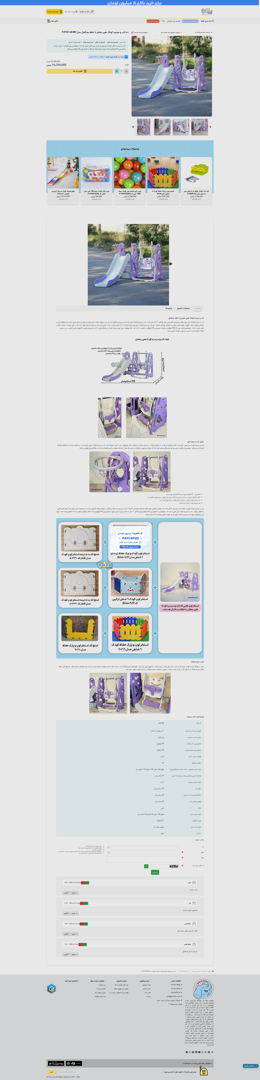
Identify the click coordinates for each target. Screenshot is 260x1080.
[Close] (152, 523)
